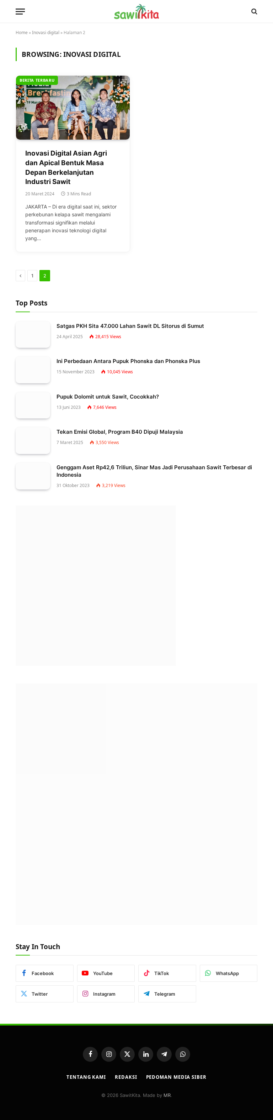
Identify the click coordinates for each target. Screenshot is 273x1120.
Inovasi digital (45, 32)
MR (167, 1095)
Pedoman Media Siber (176, 1077)
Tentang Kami (86, 1077)
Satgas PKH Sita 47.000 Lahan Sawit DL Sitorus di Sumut (130, 326)
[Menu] (20, 12)
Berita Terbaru (37, 80)
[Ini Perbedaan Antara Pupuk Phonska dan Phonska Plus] (33, 370)
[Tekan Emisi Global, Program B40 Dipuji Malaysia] (33, 440)
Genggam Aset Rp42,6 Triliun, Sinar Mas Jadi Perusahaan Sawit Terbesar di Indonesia (154, 471)
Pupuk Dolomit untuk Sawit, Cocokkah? (108, 396)
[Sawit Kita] (136, 11)
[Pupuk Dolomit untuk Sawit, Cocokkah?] (33, 405)
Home (22, 32)
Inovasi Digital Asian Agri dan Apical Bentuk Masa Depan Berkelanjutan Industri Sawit (66, 167)
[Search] (253, 12)
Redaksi (126, 1077)
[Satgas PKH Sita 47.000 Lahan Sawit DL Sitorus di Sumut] (33, 334)
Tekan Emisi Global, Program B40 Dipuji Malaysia (120, 431)
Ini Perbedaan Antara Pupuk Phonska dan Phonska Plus (128, 361)
